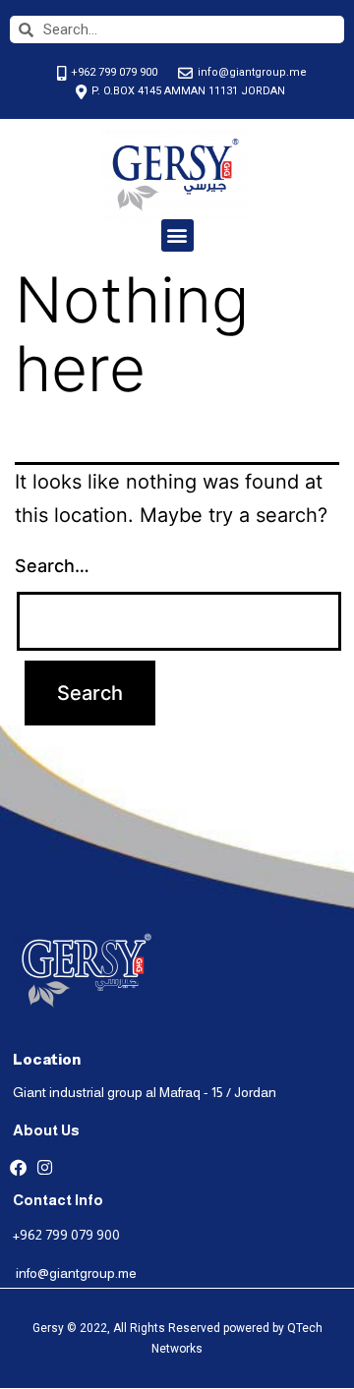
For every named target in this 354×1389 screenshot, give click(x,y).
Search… (52, 565)
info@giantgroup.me (76, 1273)
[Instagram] (44, 1167)
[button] (177, 235)
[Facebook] (18, 1167)
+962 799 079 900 (66, 1235)
